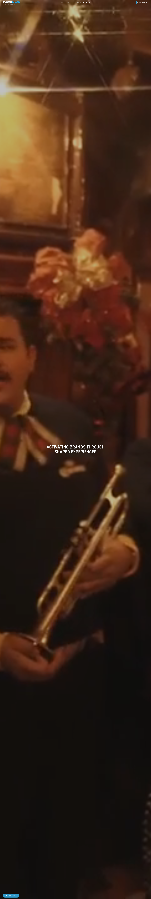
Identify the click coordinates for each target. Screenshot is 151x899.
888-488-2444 (143, 2)
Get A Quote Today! (11, 896)
